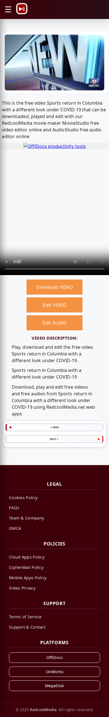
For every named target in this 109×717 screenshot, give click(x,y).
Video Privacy (22, 588)
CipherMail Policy (26, 567)
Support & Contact (27, 627)
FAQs (14, 507)
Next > (54, 439)
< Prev (55, 427)
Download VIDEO (54, 287)
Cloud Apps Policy (27, 557)
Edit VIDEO (54, 305)
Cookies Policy (23, 497)
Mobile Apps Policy (28, 577)
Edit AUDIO (54, 323)
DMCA (15, 528)
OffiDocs (54, 657)
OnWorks (54, 671)
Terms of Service (25, 616)
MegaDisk (54, 685)
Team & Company (26, 518)
